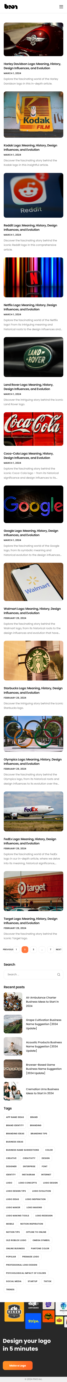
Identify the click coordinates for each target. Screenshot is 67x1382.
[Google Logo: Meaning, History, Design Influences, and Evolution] (33, 504)
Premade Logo (30, 1256)
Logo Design (50, 1182)
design (46, 1158)
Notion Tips (13, 1232)
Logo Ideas (12, 1199)
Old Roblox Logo (16, 1240)
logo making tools (17, 1215)
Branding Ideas (15, 1133)
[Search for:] (33, 974)
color (49, 1149)
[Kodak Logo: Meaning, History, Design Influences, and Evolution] (33, 114)
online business (15, 1248)
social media (13, 1281)
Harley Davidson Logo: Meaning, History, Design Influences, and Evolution (32, 66)
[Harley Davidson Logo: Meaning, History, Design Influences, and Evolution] (33, 39)
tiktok (48, 1281)
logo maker (13, 1207)
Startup (32, 1281)
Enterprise (29, 1166)
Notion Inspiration (31, 1223)
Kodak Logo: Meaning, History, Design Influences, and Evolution (30, 147)
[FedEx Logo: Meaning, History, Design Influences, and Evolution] (33, 811)
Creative (11, 1158)
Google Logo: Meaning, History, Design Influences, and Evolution (31, 533)
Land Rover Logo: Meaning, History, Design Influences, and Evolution (28, 387)
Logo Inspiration (35, 1199)
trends (10, 1289)
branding (35, 1125)
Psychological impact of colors (26, 1273)
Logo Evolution (41, 1191)
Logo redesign (44, 1215)
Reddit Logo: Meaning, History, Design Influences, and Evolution (30, 227)
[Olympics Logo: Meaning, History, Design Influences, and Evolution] (33, 733)
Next (59, 949)
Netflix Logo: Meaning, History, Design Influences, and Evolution (30, 307)
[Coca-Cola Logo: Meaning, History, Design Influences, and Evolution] (33, 429)
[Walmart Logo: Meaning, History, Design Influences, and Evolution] (33, 581)
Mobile (10, 1223)
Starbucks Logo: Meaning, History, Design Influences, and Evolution (33, 690)
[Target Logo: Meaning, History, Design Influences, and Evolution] (33, 891)
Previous (7, 949)
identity (11, 1174)
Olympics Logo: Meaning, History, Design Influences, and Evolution (33, 761)
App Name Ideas (15, 1117)
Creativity (29, 1158)
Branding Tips (39, 1133)
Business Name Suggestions (22, 1149)
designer (11, 1166)
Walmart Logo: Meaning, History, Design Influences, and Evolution (32, 611)
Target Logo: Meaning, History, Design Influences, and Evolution (30, 921)
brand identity (15, 1125)
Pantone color (40, 1248)
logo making (34, 1207)
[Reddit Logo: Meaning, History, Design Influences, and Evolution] (33, 195)
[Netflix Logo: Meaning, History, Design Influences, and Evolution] (33, 277)
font (44, 1166)
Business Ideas (14, 1141)
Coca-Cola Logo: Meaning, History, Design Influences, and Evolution (28, 455)
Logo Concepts (28, 1182)
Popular (11, 1256)
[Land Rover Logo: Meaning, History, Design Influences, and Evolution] (33, 357)
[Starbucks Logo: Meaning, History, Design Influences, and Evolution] (33, 660)
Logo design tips (16, 1191)
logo (9, 1182)
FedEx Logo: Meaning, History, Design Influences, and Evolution (30, 841)
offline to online (36, 1232)
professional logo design (21, 1264)
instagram (28, 1174)
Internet (46, 1174)
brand (34, 1117)
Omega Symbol (41, 1240)
